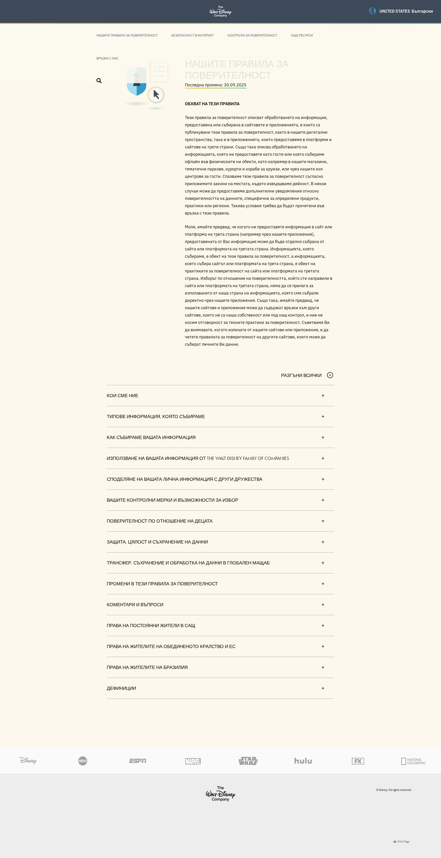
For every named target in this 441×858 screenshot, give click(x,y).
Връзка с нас (107, 58)
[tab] (220, 395)
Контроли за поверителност (252, 35)
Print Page (403, 841)
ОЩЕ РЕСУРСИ (302, 35)
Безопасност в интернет (192, 35)
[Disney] (220, 793)
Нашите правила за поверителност (127, 35)
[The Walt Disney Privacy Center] (220, 5)
